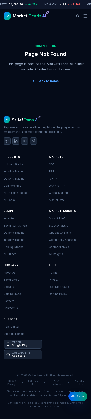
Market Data (57, 200)
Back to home (48, 81)
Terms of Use (34, 382)
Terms (53, 272)
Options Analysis (60, 232)
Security (9, 286)
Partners (9, 301)
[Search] (77, 16)
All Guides (10, 254)
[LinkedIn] (15, 141)
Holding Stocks (13, 164)
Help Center (11, 326)
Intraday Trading (14, 171)
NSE (51, 164)
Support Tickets (14, 333)
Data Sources (12, 294)
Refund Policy (58, 294)
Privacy (54, 279)
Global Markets (59, 192)
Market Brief (57, 218)
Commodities (12, 185)
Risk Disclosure (59, 286)
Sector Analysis (59, 247)
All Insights (56, 254)
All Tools (9, 200)
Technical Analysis (16, 225)
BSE (51, 171)
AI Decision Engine (16, 192)
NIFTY (53, 178)
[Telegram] (33, 141)
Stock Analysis (58, 225)
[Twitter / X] (7, 141)
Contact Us (11, 308)
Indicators (10, 218)
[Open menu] (85, 16)
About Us (9, 272)
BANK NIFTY (57, 185)
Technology (11, 279)
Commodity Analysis (62, 239)
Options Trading (14, 178)
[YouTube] (24, 141)
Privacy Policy (11, 382)
